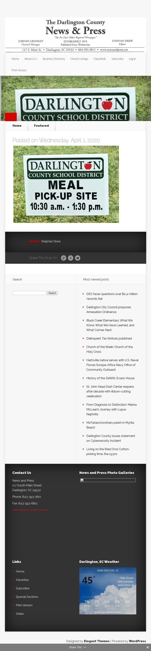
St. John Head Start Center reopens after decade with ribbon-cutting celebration (110, 391)
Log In (132, 59)
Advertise (22, 580)
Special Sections (27, 597)
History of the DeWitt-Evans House (110, 378)
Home (15, 59)
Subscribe (117, 59)
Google (63, 258)
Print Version (19, 70)
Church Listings (79, 59)
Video (20, 614)
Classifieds (100, 59)
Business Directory (54, 59)
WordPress (137, 641)
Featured (41, 125)
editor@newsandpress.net (30, 510)
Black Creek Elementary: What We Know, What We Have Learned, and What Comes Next (110, 325)
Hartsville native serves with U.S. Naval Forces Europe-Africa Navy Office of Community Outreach (112, 364)
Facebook (70, 258)
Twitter (77, 258)
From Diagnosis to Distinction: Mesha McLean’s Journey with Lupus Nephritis (111, 409)
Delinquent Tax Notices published (109, 338)
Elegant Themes (97, 641)
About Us (30, 59)
